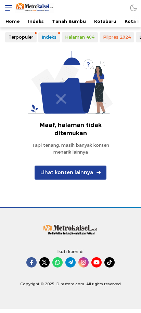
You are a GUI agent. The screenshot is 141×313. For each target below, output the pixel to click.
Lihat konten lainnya (66, 172)
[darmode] (133, 7)
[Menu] (7, 7)
